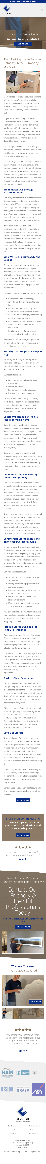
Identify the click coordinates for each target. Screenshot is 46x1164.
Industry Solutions (34, 1126)
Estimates (33, 1130)
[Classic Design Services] (10, 10)
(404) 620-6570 (23, 1147)
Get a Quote (23, 835)
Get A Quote (23, 800)
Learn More (35, 1001)
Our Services (12, 1126)
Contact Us (12, 1134)
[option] (6, 1013)
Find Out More (23, 927)
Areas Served (33, 1134)
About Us (12, 1130)
